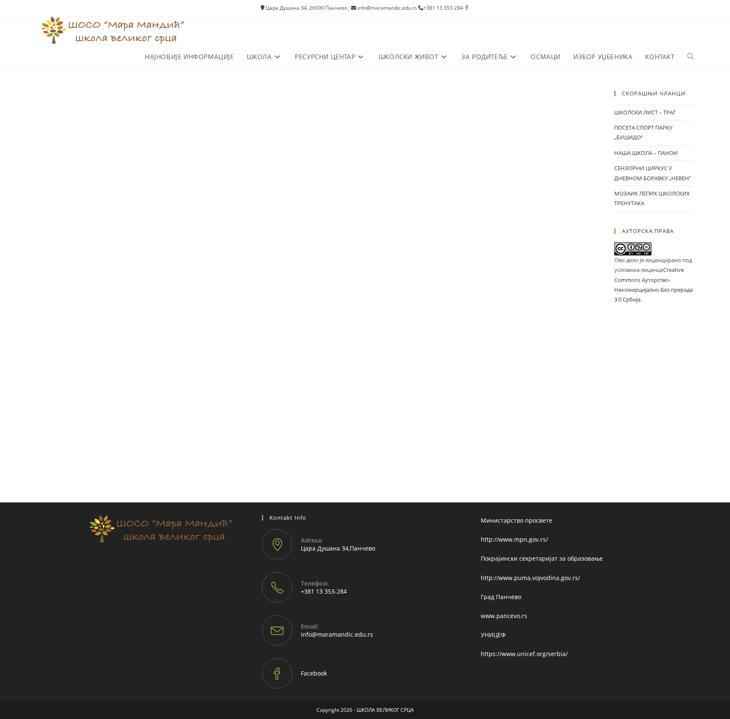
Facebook (314, 673)
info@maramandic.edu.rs (337, 634)
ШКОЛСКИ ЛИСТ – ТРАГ (645, 112)
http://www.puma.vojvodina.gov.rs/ (530, 578)
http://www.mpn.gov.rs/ (514, 539)
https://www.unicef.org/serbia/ (524, 654)
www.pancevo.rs (504, 616)
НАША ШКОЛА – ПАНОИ (646, 153)
